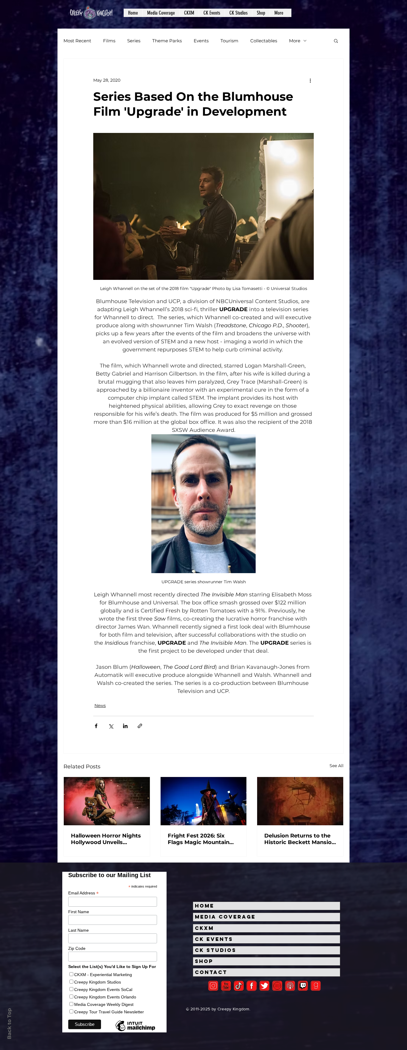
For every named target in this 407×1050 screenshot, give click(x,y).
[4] (264, 986)
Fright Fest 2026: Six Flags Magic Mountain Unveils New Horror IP (199, 839)
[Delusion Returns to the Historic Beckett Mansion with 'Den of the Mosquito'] (300, 801)
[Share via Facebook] (96, 726)
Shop (204, 961)
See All (337, 765)
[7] (290, 986)
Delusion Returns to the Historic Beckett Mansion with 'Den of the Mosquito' (299, 839)
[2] (213, 986)
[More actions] (310, 80)
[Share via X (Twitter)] (111, 726)
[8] (303, 986)
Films (109, 41)
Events (201, 41)
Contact (211, 972)
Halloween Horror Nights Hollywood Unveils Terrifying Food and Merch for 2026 (106, 839)
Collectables (263, 41)
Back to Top (9, 1023)
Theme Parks (167, 41)
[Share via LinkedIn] (125, 726)
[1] (239, 986)
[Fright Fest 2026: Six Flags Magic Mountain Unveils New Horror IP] (204, 801)
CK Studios (215, 950)
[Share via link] (140, 726)
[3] (251, 986)
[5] (226, 986)
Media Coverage (225, 916)
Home (204, 905)
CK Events (214, 939)
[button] (160, 13)
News (100, 705)
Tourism (229, 41)
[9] (315, 986)
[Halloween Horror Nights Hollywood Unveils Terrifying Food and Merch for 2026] (107, 801)
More (294, 41)
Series (133, 41)
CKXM (204, 928)
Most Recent (77, 41)
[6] (277, 986)
